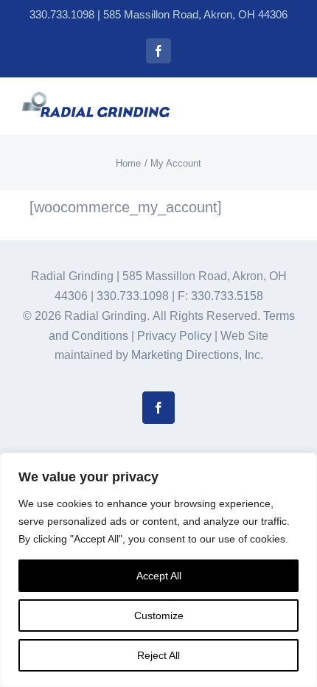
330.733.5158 (227, 296)
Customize (159, 615)
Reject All (158, 655)
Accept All (158, 576)
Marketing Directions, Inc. (197, 355)
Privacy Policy (174, 335)
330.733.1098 (61, 14)
